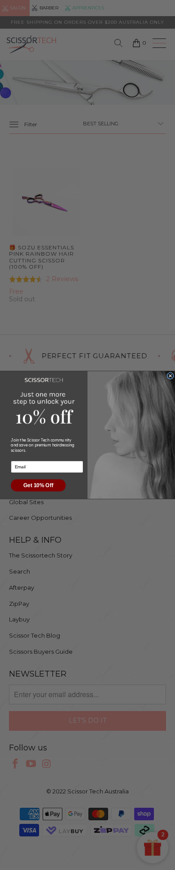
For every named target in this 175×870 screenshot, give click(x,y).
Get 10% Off (38, 485)
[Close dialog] (170, 376)
